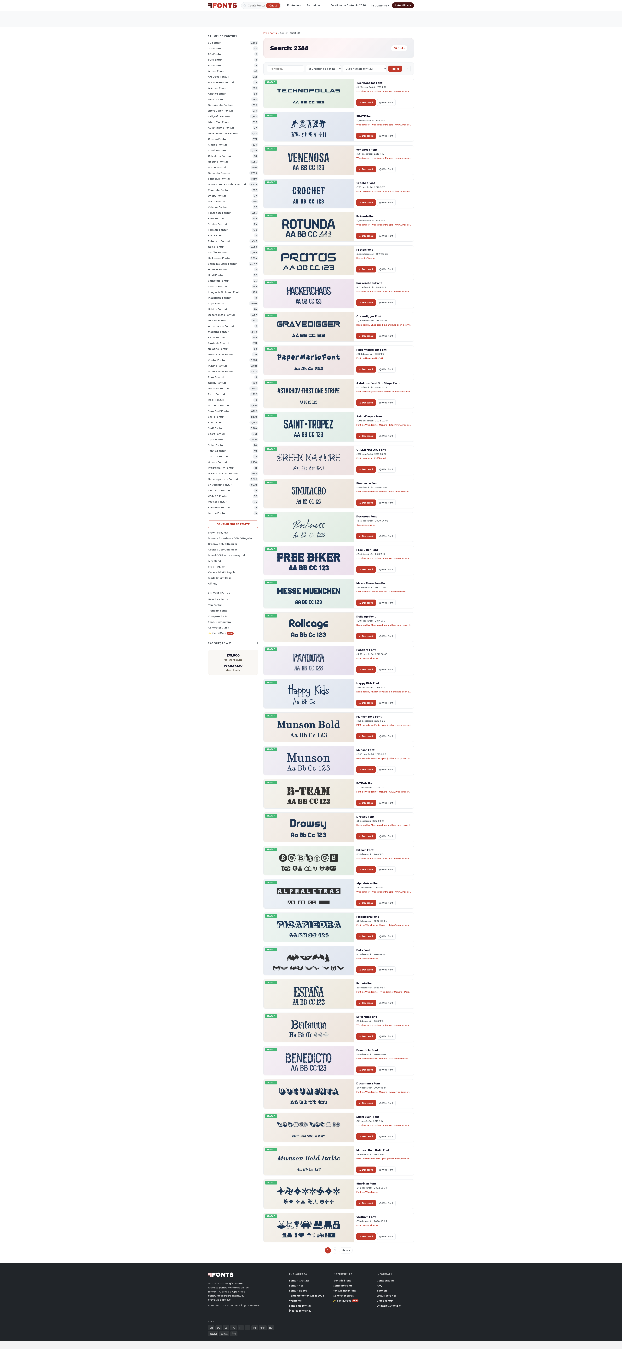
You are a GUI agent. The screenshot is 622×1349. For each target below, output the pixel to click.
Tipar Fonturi (216, 439)
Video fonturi (385, 1300)
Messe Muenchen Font (372, 583)
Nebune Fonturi (218, 161)
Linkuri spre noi (386, 1295)
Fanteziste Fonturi (219, 212)
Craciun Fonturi (217, 139)
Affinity (212, 583)
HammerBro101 (374, 358)
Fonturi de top (315, 5)
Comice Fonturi (217, 150)
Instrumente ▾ (380, 5)
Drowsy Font (365, 816)
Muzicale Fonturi (218, 343)
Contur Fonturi (217, 360)
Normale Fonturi (218, 388)
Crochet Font (365, 183)
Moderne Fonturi (218, 331)
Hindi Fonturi (216, 275)
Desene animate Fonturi (223, 133)
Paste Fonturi (216, 201)
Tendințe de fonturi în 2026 (348, 5)
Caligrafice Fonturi (219, 116)
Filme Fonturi (216, 337)
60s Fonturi (215, 54)
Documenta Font (368, 1083)
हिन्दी (234, 1333)
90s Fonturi (215, 65)
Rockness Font (366, 516)
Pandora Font (366, 650)
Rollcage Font (366, 616)
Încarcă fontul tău (300, 1310)
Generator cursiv (218, 627)
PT (254, 1327)
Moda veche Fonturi (221, 354)
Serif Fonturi (216, 428)
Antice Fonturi (217, 71)
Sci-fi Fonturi (216, 416)
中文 (262, 1327)
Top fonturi (215, 604)
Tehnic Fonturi (217, 450)
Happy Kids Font (367, 683)
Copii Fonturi (216, 303)
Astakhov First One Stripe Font (378, 383)
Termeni (382, 1290)
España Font (365, 983)
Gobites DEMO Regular (222, 549)
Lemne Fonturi (217, 513)
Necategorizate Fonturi (223, 479)
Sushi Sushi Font (367, 1116)
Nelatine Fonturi (218, 348)
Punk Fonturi (216, 377)
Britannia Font (366, 1016)
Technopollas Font (369, 83)
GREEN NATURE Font (371, 449)
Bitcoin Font (365, 850)
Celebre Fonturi (218, 207)
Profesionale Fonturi (221, 371)
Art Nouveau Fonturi (221, 82)
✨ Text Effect (220, 633)
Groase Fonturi (217, 462)
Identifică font (342, 1280)
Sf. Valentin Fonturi (220, 484)
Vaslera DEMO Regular (222, 572)
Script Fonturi (216, 422)
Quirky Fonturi (217, 382)
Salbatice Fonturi (219, 507)
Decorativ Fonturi (219, 173)
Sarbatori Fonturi (219, 280)
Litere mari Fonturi (219, 122)
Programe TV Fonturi (221, 467)
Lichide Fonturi (217, 309)
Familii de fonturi (300, 1305)
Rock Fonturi (216, 399)
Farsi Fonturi (216, 218)
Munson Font (365, 750)
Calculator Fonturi (219, 156)
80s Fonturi (215, 59)
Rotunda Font (366, 216)
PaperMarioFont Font (371, 349)
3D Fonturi (214, 42)
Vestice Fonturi (217, 501)
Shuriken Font (366, 1183)
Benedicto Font (367, 1050)
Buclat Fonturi (217, 167)
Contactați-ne (386, 1280)
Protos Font (364, 249)
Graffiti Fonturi (217, 252)
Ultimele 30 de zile (389, 1305)
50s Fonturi (215, 48)
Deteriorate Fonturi (220, 105)
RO (233, 1327)
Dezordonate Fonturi (221, 314)
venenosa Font (366, 149)
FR (240, 1327)
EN (211, 1327)
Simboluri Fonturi (219, 178)
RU (271, 1327)
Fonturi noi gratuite (233, 524)
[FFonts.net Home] (222, 5)
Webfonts (295, 1300)
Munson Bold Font (369, 716)
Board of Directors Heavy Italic (227, 555)
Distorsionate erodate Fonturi (227, 184)
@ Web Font (386, 102)
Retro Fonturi (216, 394)
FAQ (379, 1285)
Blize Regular (216, 566)
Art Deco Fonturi (218, 76)
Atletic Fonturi (217, 93)
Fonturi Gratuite (299, 1280)
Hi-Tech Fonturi (218, 269)
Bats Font (363, 950)
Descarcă (367, 102)
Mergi (395, 68)
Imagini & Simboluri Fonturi (225, 292)
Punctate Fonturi (219, 190)
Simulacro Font (367, 483)
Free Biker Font (367, 549)
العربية (213, 1333)
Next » (346, 1250)
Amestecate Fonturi (221, 326)
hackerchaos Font (369, 283)
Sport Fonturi (216, 433)
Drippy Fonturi (217, 195)
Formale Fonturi (218, 229)
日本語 (224, 1333)
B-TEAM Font (365, 783)
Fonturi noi (294, 5)
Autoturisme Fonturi (221, 127)
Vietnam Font (366, 1217)
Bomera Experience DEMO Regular (230, 538)
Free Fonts (270, 32)
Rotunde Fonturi (218, 405)
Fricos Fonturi (216, 235)
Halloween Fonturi (219, 258)
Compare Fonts (218, 616)
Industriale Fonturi (219, 297)
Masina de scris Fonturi (223, 473)
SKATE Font (364, 116)
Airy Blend (214, 560)
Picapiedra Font (367, 916)
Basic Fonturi (216, 99)
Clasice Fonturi (217, 144)
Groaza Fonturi (217, 286)
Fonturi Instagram (219, 621)
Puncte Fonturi (217, 365)
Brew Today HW (218, 532)
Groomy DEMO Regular (222, 543)
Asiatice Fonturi (218, 88)
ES (226, 1327)
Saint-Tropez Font (369, 416)
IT (248, 1327)
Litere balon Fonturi (220, 110)
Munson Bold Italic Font (372, 1150)
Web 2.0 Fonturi (218, 496)
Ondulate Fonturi (219, 490)
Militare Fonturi (217, 320)
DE (218, 1327)
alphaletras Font (368, 883)
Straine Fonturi (217, 224)
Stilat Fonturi (216, 445)
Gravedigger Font (368, 316)
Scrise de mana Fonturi (222, 263)
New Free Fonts (218, 599)
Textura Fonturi (218, 456)
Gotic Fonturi (216, 246)
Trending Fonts (217, 610)
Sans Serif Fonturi (219, 411)
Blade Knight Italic (219, 577)
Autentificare (403, 5)
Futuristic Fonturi (219, 241)
